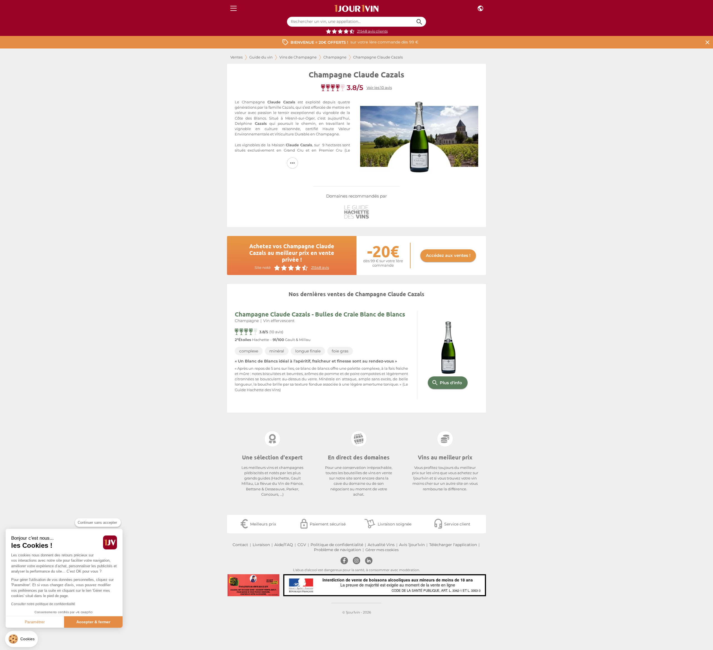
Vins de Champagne (298, 57)
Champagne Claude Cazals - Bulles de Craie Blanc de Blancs (320, 314)
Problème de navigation (337, 549)
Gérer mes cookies (382, 550)
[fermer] (707, 42)
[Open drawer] (233, 8)
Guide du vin (261, 57)
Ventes (236, 57)
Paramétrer (35, 622)
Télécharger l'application (453, 544)
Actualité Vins (381, 544)
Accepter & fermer (93, 622)
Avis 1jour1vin (412, 544)
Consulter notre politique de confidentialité (43, 604)
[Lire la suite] (292, 163)
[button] (21, 639)
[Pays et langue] (480, 8)
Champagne (334, 57)
